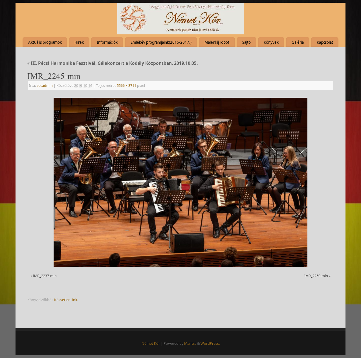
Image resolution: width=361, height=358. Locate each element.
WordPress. (210, 343)
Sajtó (246, 42)
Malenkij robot (216, 42)
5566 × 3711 (126, 85)
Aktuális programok (45, 42)
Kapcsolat (325, 42)
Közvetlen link (65, 299)
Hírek (79, 42)
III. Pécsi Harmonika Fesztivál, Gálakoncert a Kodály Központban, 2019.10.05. (112, 63)
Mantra (190, 343)
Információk (107, 42)
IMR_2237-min (45, 275)
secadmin (45, 85)
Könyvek (271, 42)
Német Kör (151, 343)
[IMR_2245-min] (180, 182)
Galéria (298, 42)
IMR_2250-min (316, 275)
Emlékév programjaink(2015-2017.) (161, 42)
